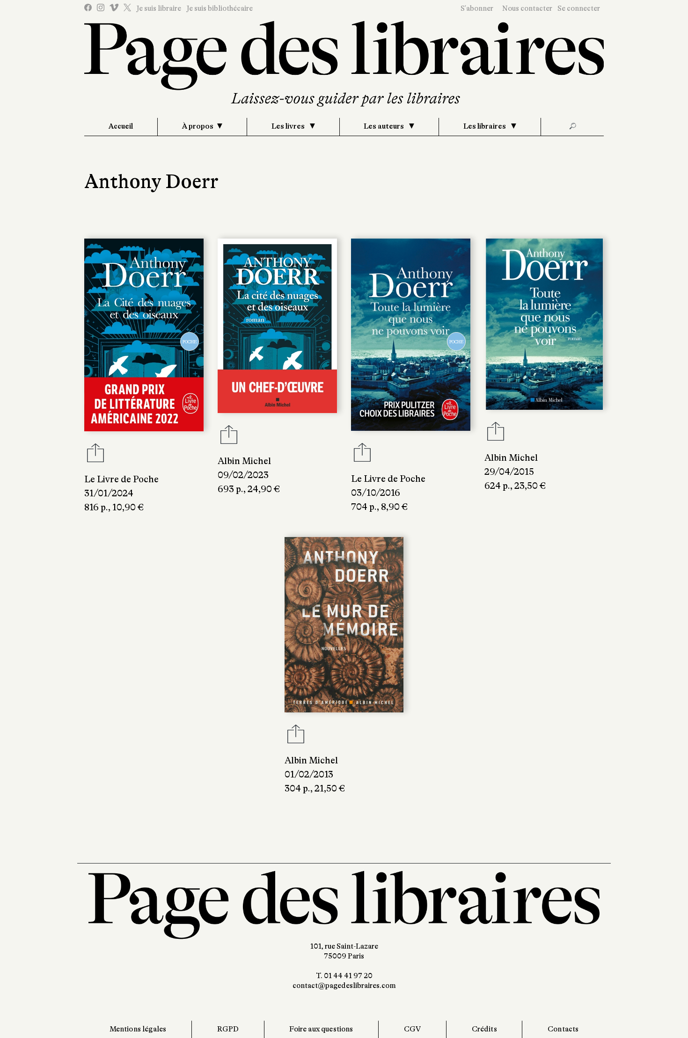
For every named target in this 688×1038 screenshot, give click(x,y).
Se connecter (578, 8)
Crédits (484, 1029)
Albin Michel (244, 461)
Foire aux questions (321, 1029)
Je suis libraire (158, 8)
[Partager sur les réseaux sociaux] (95, 455)
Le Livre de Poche (121, 479)
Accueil (121, 126)
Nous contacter (527, 8)
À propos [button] (197, 126)
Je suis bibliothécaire (219, 8)
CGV (412, 1029)
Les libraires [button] (485, 126)
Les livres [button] (288, 126)
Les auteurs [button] (384, 126)
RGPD (228, 1029)
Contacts (563, 1029)
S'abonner (477, 8)
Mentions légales (138, 1029)
